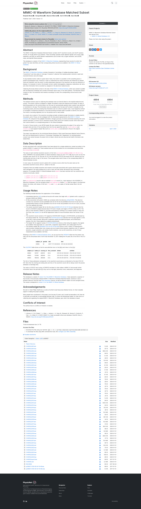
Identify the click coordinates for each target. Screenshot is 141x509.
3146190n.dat (30, 461)
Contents (102, 23)
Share (62, 3)
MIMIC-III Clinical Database (61, 89)
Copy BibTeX (57, 24)
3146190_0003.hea (31, 358)
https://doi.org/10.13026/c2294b (68, 28)
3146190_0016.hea (31, 419)
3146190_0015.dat (31, 412)
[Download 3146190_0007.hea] (100, 377)
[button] (90, 49)
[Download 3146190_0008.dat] (100, 379)
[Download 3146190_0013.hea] (100, 405)
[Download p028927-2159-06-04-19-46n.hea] (100, 469)
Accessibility (115, 501)
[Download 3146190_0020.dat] (100, 436)
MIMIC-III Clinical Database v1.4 (100, 36)
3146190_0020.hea (31, 438)
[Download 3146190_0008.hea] (100, 382)
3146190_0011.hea (31, 395)
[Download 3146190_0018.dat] (100, 426)
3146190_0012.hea (31, 400)
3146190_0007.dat (31, 374)
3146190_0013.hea (31, 405)
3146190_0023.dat (31, 450)
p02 (42, 338)
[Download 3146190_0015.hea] (100, 414)
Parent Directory (30, 344)
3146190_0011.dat (31, 393)
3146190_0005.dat (31, 365)
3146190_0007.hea (31, 377)
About (69, 3)
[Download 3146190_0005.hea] (100, 367)
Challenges (90, 493)
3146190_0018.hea (31, 428)
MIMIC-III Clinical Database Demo (41, 234)
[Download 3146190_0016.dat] (100, 417)
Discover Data (62, 487)
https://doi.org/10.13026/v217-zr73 (98, 88)
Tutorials (89, 496)
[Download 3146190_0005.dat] (100, 365)
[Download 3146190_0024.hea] (100, 457)
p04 (40, 196)
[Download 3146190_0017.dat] (100, 422)
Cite (50, 24)
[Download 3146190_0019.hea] (100, 433)
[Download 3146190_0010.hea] (100, 391)
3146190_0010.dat (31, 388)
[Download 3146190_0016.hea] (100, 419)
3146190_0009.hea (31, 386)
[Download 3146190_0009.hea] (100, 386)
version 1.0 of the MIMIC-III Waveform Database (52, 277)
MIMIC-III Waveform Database (49, 61)
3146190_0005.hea (31, 367)
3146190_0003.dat (31, 355)
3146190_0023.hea (31, 452)
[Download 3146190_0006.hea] (100, 372)
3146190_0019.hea (31, 433)
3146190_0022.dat (31, 445)
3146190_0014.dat (31, 407)
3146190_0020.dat (31, 436)
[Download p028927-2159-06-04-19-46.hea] (100, 466)
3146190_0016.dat (31, 417)
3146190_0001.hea (31, 348)
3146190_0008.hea (31, 381)
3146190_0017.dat (31, 421)
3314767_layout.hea (57, 217)
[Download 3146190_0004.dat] (100, 360)
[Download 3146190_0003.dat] (100, 356)
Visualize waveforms (30, 334)
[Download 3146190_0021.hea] (100, 443)
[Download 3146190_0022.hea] (100, 447)
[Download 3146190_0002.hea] (100, 353)
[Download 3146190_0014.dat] (100, 407)
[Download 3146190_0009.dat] (100, 384)
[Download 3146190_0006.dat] (100, 370)
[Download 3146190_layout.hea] (100, 459)
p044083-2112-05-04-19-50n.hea (49, 226)
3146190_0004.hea (31, 363)
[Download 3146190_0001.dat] (100, 346)
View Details (103, 106)
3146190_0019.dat (31, 431)
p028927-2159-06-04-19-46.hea (35, 466)
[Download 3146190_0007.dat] (100, 374)
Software (89, 490)
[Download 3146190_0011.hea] (100, 396)
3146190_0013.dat (31, 403)
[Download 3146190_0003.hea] (100, 358)
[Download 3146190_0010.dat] (100, 389)
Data (88, 487)
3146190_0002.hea (31, 353)
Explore (81, 3)
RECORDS (29, 464)
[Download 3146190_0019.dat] (100, 431)
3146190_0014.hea (31, 410)
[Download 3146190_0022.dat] (100, 445)
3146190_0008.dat (31, 379)
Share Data (61, 490)
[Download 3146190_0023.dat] (100, 450)
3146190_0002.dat (31, 351)
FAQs (75, 3)
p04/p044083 (70, 200)
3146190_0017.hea (31, 424)
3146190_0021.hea (31, 443)
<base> (37, 338)
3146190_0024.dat (31, 454)
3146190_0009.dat (31, 384)
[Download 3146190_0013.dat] (100, 403)
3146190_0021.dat (31, 440)
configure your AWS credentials (66, 331)
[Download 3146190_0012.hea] (100, 400)
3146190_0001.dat (31, 346)
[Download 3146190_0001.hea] (100, 349)
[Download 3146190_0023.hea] (100, 452)
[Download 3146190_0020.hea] (100, 438)
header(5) (37, 212)
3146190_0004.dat (31, 360)
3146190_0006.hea (31, 372)
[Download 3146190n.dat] (100, 462)
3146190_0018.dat (31, 426)
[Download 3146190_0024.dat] (100, 455)
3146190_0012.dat (31, 398)
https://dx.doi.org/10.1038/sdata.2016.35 (42, 317)
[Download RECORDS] (100, 464)
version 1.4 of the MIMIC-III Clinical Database (51, 282)
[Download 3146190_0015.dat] (100, 412)
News (60, 496)
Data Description (46, 280)
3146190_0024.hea (31, 457)
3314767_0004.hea (53, 223)
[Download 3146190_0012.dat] (100, 398)
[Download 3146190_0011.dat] (100, 393)
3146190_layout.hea (31, 459)
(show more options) (60, 39)
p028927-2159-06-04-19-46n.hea (35, 469)
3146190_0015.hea (31, 414)
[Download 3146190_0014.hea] (100, 410)
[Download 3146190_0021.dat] (100, 440)
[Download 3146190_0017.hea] (100, 424)
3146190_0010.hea (31, 391)
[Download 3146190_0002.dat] (100, 351)
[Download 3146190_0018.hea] (100, 429)
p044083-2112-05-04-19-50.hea (63, 207)
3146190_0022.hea (31, 447)
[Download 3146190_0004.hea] (100, 363)
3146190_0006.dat (31, 370)
